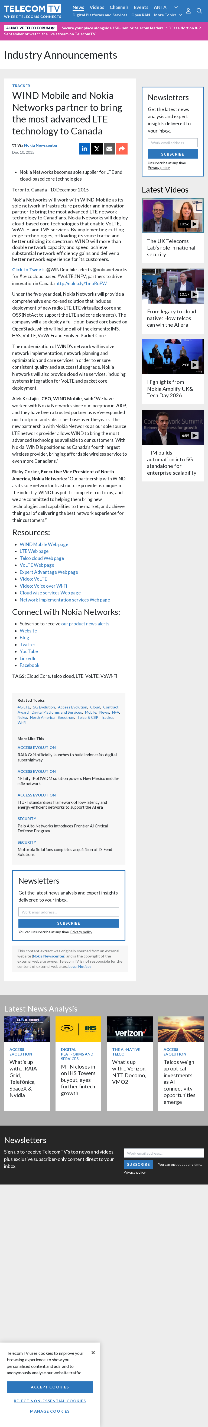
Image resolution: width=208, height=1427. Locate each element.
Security (14, 36)
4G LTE (24, 707)
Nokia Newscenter (41, 145)
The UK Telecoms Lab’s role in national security (171, 247)
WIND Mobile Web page (44, 544)
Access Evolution (22, 26)
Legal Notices (80, 966)
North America (42, 717)
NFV (115, 712)
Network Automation (65, 26)
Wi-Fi (22, 722)
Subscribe (68, 923)
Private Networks (170, 26)
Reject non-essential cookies (50, 1400)
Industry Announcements (60, 55)
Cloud (95, 707)
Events (141, 7)
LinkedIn (28, 658)
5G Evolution (44, 707)
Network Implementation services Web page (65, 600)
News (78, 7)
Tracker (21, 85)
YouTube (29, 651)
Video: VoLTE (33, 579)
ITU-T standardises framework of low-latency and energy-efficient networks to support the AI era (62, 805)
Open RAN (140, 14)
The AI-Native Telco (126, 1051)
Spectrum (66, 717)
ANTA (160, 7)
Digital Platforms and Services (100, 14)
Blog (24, 637)
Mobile (90, 712)
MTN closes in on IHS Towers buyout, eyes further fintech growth (78, 1079)
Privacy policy (81, 932)
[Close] (93, 1353)
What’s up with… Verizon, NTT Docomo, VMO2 (129, 1072)
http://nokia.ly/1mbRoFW (81, 283)
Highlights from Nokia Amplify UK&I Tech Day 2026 (171, 388)
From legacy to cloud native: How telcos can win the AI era (171, 318)
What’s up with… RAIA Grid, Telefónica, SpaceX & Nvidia (23, 1078)
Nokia (22, 717)
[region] (50, 1385)
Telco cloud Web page (42, 558)
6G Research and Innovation (119, 26)
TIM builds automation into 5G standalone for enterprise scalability (171, 462)
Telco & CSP (87, 717)
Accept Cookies (50, 1387)
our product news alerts (85, 623)
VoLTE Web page (37, 565)
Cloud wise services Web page (50, 593)
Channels (119, 7)
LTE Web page (34, 551)
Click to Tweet (27, 269)
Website (28, 631)
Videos (97, 7)
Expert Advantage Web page (49, 572)
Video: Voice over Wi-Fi (43, 586)
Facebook (30, 665)
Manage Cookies (50, 1411)
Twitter (27, 644)
